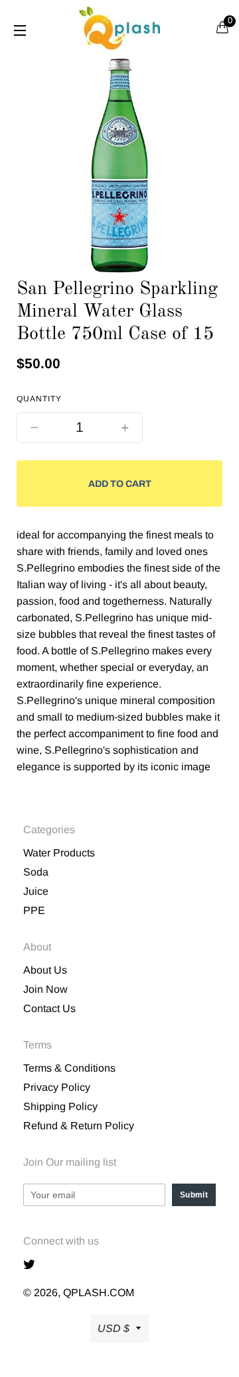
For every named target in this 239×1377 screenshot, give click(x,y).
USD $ (113, 1328)
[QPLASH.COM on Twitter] (32, 1265)
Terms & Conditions (69, 1068)
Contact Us (49, 1008)
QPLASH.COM (98, 1292)
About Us (45, 970)
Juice (35, 891)
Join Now (45, 989)
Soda (35, 872)
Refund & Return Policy (78, 1125)
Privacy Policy (56, 1087)
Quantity (39, 398)
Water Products (59, 852)
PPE (34, 910)
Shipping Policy (60, 1106)
